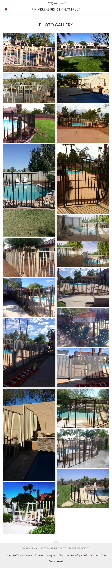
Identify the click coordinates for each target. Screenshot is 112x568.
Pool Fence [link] (18, 555)
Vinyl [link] (103, 555)
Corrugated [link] (51, 555)
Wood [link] (41, 555)
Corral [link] (52, 561)
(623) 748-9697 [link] (56, 3)
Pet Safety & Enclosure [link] (81, 555)
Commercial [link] (30, 555)
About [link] (60, 561)
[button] (11, 9)
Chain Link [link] (63, 555)
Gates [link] (8, 555)
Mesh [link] (96, 555)
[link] (56, 9)
